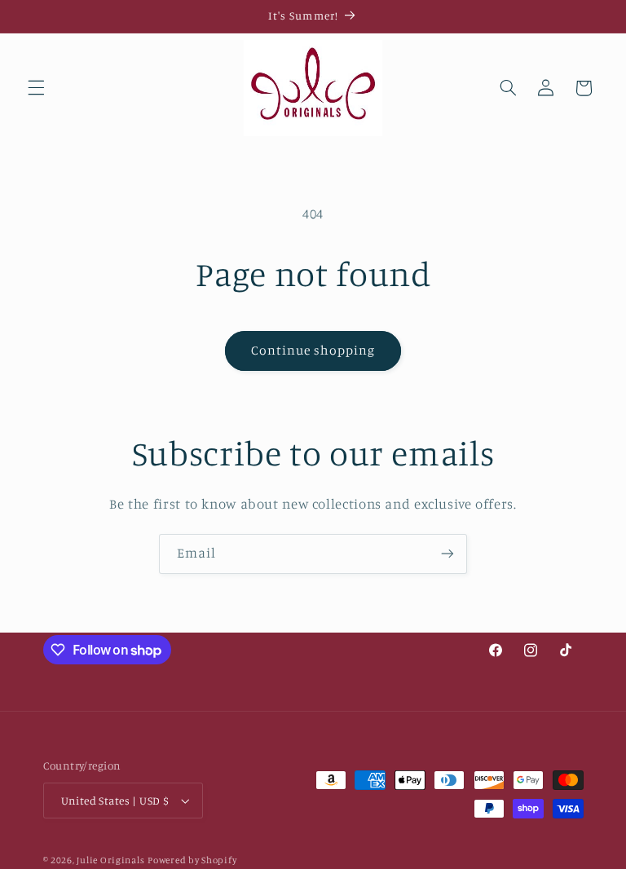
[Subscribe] (447, 554)
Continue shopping (313, 350)
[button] (36, 88)
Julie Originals (110, 860)
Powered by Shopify (192, 860)
